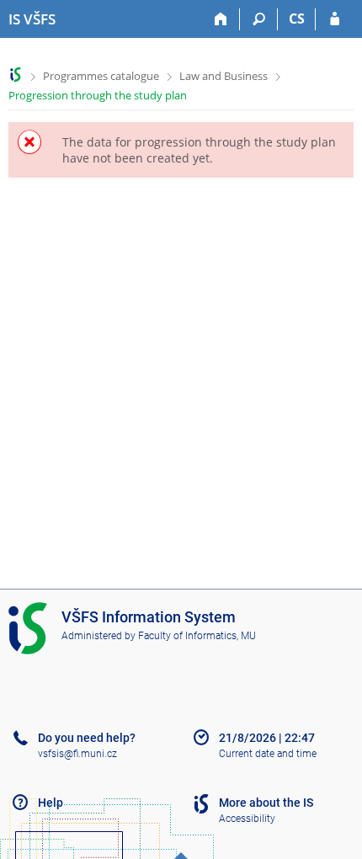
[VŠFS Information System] (15, 74)
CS (297, 18)
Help (50, 802)
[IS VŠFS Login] (335, 19)
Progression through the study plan (97, 95)
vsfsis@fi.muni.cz (77, 754)
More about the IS (266, 802)
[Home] (221, 19)
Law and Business (223, 75)
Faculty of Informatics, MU (197, 636)
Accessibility (247, 818)
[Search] (259, 19)
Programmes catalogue (101, 75)
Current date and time (268, 754)
